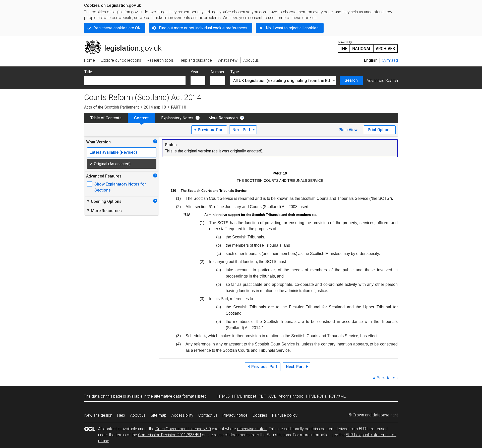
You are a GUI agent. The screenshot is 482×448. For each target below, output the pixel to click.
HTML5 (223, 396)
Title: (88, 71)
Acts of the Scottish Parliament (111, 107)
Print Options (380, 129)
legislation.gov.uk (125, 42)
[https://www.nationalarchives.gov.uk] (368, 44)
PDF (262, 396)
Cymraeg (390, 60)
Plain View (348, 129)
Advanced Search (382, 80)
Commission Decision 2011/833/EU (169, 434)
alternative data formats (175, 396)
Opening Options (104, 201)
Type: (235, 71)
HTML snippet (244, 396)
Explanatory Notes (177, 118)
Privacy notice (235, 415)
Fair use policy (284, 415)
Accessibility (182, 415)
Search (351, 80)
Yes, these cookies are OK (117, 28)
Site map (158, 415)
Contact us (207, 415)
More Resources (223, 118)
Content (141, 118)
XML (272, 396)
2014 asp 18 (155, 107)
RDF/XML (337, 396)
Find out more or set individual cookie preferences (203, 28)
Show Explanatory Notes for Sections (120, 187)
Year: (195, 71)
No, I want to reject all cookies (292, 28)
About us (138, 415)
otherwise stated (252, 428)
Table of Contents (106, 118)
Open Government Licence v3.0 (183, 428)
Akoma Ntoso (291, 396)
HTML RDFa (316, 396)
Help (121, 415)
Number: (218, 71)
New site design (98, 415)
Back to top (387, 378)
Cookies (260, 415)
